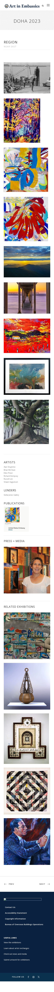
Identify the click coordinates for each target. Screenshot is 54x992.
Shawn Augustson (11, 482)
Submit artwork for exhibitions (17, 959)
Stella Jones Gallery (11, 495)
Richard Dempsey (11, 476)
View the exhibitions (12, 942)
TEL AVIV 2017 (27, 653)
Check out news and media (15, 954)
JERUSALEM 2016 (27, 809)
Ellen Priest (8, 473)
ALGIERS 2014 (27, 758)
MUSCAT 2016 (27, 859)
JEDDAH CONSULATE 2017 (27, 704)
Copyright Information (15, 918)
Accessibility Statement (16, 913)
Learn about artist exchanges (16, 948)
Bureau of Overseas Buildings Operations (24, 924)
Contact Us (10, 907)
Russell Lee (8, 479)
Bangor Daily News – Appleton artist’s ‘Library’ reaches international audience (27, 587)
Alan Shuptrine (9, 467)
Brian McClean (9, 470)
